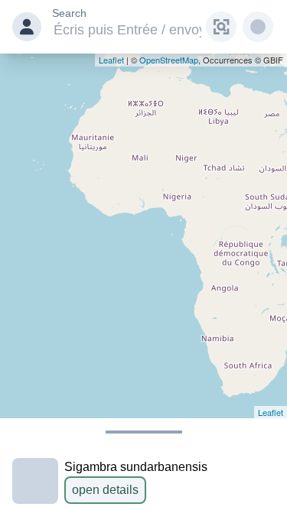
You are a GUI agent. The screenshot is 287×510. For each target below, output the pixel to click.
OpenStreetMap (168, 60)
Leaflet (111, 60)
